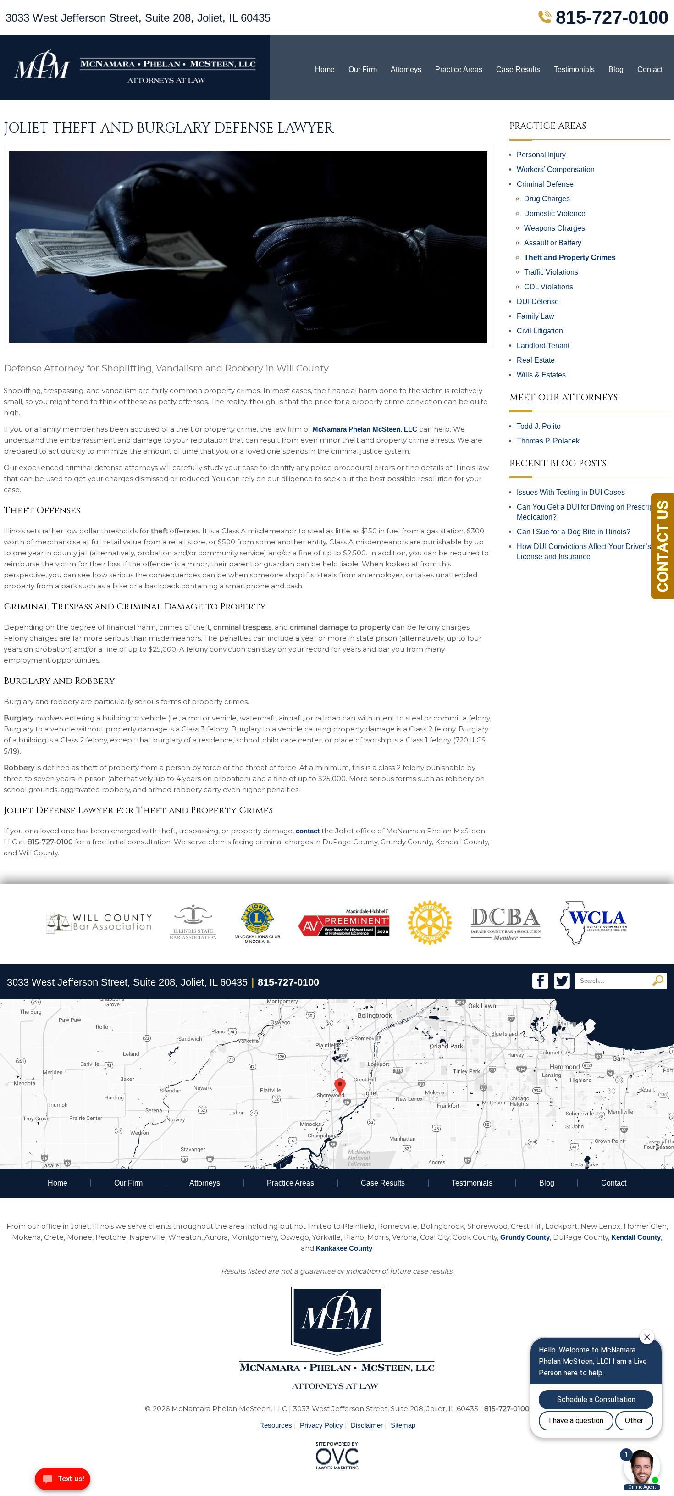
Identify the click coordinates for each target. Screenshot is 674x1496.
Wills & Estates (541, 375)
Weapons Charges (554, 228)
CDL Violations (548, 287)
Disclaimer (367, 1425)
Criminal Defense (545, 184)
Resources (275, 1425)
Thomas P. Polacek (548, 441)
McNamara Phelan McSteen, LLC (364, 429)
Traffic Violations (551, 272)
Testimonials (574, 69)
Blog (616, 69)
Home (325, 69)
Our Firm (362, 69)
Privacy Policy (321, 1425)
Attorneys (406, 69)
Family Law (535, 316)
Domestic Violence (555, 213)
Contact (650, 69)
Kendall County (636, 1237)
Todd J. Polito (539, 426)
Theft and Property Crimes (570, 257)
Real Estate (536, 360)
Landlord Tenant (543, 345)
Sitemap (403, 1425)
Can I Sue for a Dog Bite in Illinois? (573, 532)
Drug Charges (547, 199)
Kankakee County (344, 1248)
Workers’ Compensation (556, 169)
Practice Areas (458, 69)
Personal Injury (541, 155)
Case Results (518, 69)
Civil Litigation (540, 331)
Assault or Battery (552, 243)
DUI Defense (538, 301)
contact (308, 831)
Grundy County (525, 1237)
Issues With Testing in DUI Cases (571, 492)
